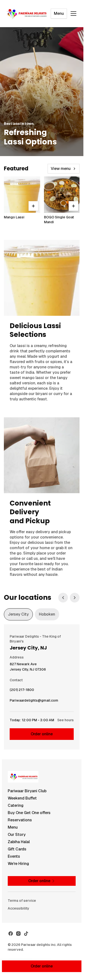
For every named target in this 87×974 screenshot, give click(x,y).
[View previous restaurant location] (63, 597)
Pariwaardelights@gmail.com (34, 701)
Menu (59, 13)
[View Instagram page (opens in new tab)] (18, 933)
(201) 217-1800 (22, 691)
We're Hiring (18, 863)
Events (14, 856)
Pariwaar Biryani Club (27, 790)
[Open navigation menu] (73, 13)
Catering (15, 805)
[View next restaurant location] (75, 597)
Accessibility (18, 908)
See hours (65, 720)
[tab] (18, 614)
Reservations (20, 820)
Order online (42, 733)
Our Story (17, 834)
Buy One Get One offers (29, 812)
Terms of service (22, 900)
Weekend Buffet (22, 798)
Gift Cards (17, 849)
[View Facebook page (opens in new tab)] (11, 933)
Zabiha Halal (19, 841)
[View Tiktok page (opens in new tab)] (26, 933)
